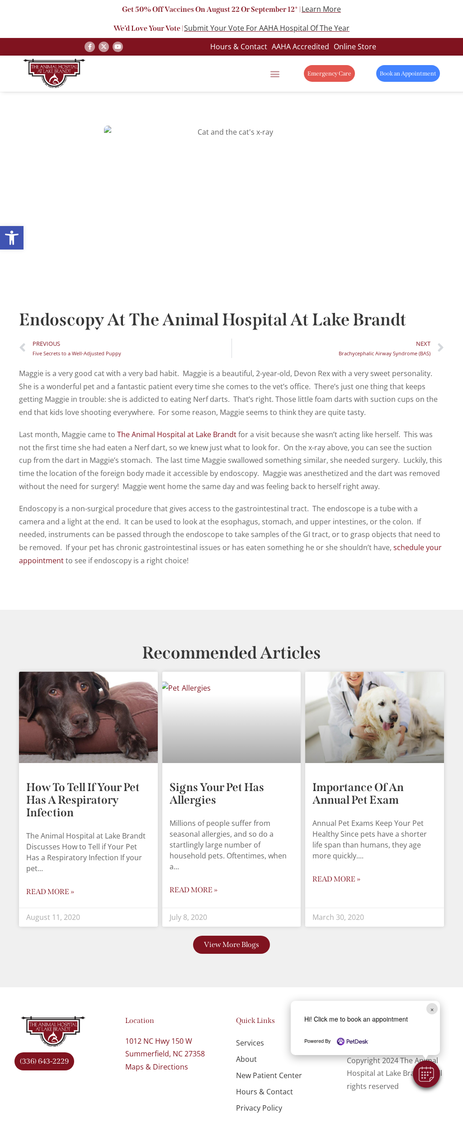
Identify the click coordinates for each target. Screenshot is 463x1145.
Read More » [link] (50, 891)
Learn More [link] (321, 9)
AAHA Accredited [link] (300, 46)
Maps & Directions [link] (156, 1067)
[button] (426, 1074)
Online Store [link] (355, 46)
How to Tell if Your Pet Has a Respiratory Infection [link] (83, 800)
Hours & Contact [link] (238, 46)
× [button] (432, 1009)
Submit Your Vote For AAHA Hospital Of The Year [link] (267, 28)
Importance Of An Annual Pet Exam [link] (358, 794)
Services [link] (250, 1043)
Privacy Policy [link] (259, 1108)
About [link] (246, 1059)
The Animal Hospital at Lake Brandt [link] (176, 434)
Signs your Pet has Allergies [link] (217, 794)
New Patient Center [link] (269, 1075)
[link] (12, 238)
